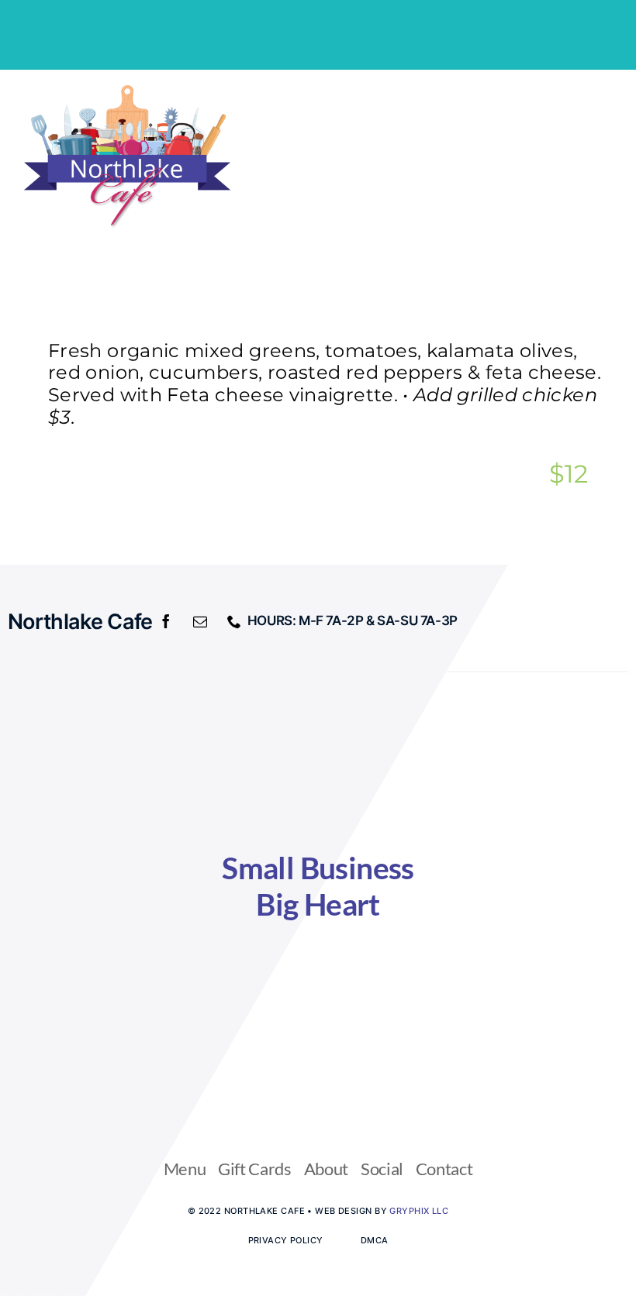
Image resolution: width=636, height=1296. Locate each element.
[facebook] (166, 621)
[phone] (234, 621)
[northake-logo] (127, 91)
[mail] (200, 621)
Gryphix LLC (418, 1210)
